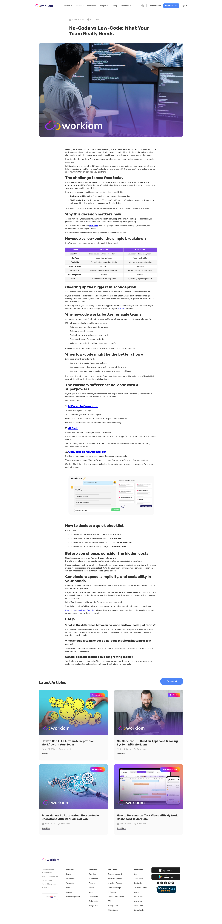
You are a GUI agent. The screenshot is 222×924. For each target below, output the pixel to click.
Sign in (184, 6)
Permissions (93, 897)
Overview (92, 874)
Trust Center (138, 879)
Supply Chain (113, 906)
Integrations (93, 906)
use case (121, 308)
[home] (44, 5)
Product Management (116, 897)
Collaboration (94, 901)
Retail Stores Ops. (114, 888)
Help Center (138, 883)
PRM (109, 901)
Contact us (70, 610)
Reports (92, 883)
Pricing (114, 6)
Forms (91, 888)
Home (68, 874)
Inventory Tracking (115, 883)
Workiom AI (67, 6)
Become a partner (73, 897)
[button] (80, 5)
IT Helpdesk (112, 892)
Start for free (171, 6)
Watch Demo (138, 906)
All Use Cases (113, 910)
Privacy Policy (47, 880)
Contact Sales (139, 910)
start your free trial (86, 610)
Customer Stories (140, 888)
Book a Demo (138, 897)
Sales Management (115, 879)
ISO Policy (45, 888)
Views (91, 892)
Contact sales (155, 6)
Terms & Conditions (49, 884)
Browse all (172, 681)
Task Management (115, 874)
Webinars (137, 892)
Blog (135, 874)
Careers (69, 892)
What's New (138, 901)
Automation (93, 879)
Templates (104, 6)
